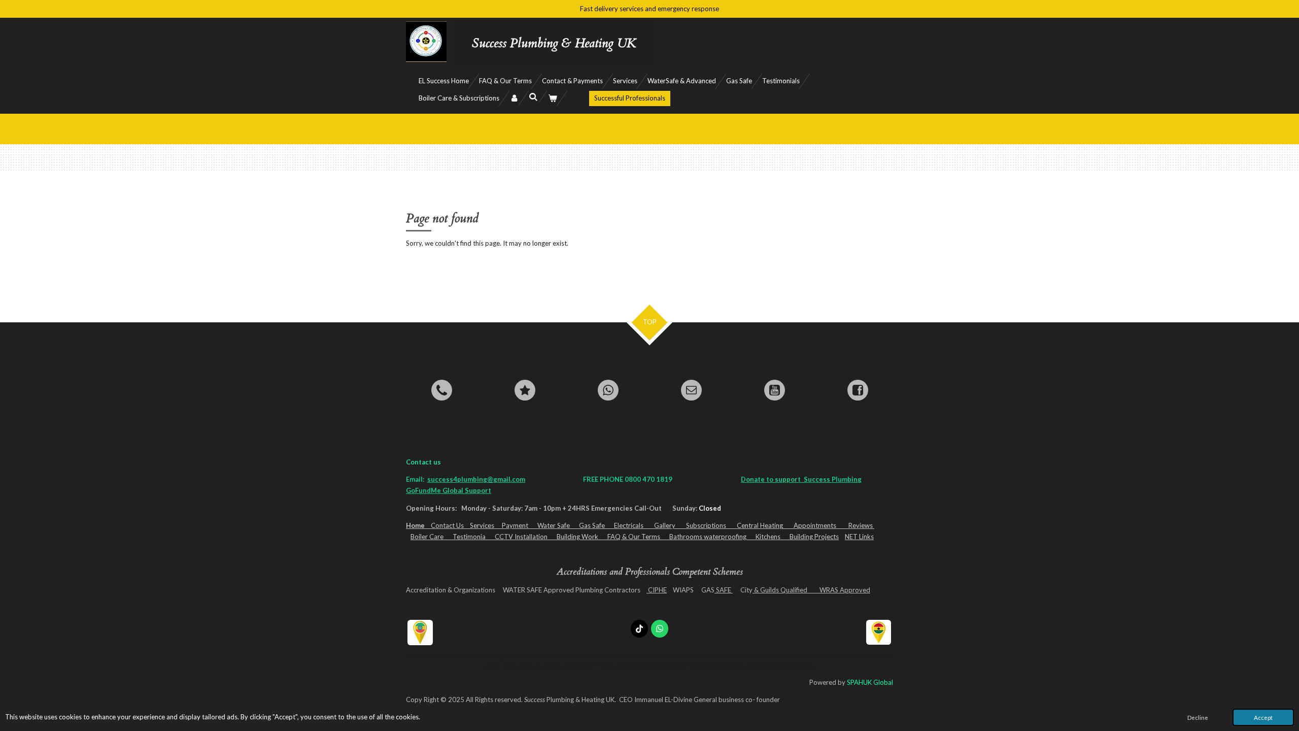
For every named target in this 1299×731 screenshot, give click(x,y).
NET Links (859, 537)
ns (728, 525)
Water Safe (558, 525)
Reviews (861, 525)
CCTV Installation (526, 537)
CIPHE (656, 590)
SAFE (723, 590)
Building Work (582, 537)
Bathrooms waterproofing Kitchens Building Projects (754, 537)
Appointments (819, 525)
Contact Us (447, 525)
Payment (519, 525)
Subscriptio (703, 525)
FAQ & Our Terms (638, 537)
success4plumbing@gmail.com (476, 479)
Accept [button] (1263, 717)
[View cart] (552, 98)
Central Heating (765, 525)
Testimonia (474, 537)
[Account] (514, 98)
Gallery (670, 525)
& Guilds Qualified (784, 590)
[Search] (533, 97)
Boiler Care (432, 537)
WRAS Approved (843, 590)
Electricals (634, 525)
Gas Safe (596, 525)
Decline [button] (1197, 717)
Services (486, 525)
